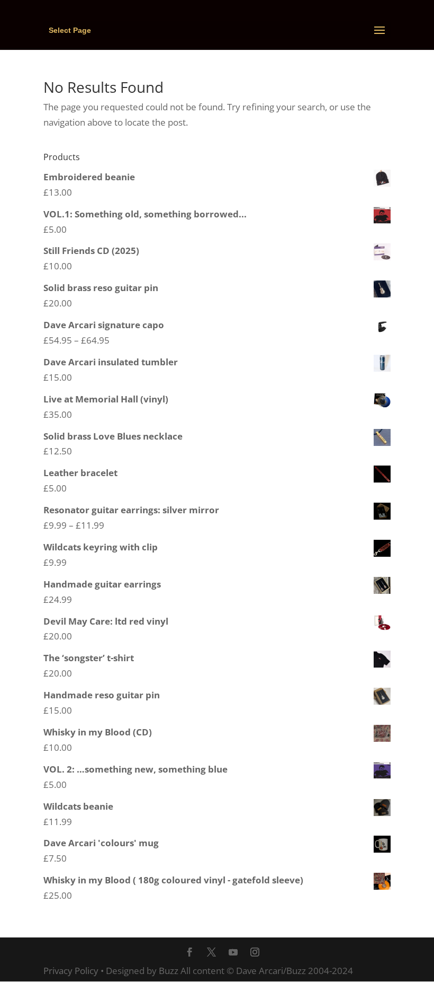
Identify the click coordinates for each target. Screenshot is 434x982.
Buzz (168, 971)
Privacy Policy (70, 971)
